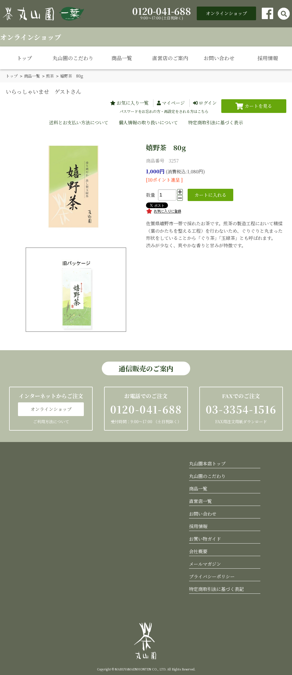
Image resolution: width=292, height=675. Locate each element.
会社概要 (198, 551)
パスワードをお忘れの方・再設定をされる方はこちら (163, 111)
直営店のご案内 (170, 58)
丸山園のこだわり (73, 58)
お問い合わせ (219, 58)
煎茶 (50, 76)
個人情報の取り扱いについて (148, 122)
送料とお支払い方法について (78, 122)
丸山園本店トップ (207, 463)
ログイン (208, 103)
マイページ (173, 103)
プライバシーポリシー (212, 576)
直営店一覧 (200, 501)
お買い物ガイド (205, 539)
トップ (24, 58)
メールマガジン (205, 564)
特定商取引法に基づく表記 (216, 589)
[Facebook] (267, 13)
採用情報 (267, 58)
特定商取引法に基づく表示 (215, 122)
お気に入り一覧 (133, 103)
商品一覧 (121, 58)
